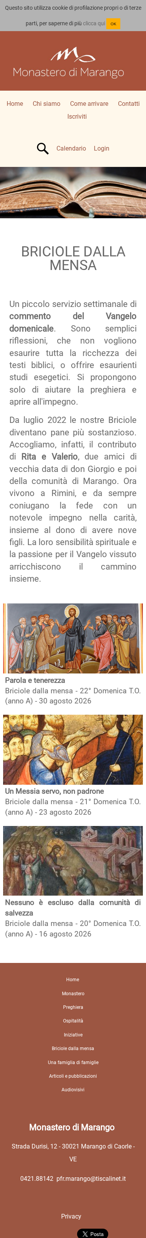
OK (113, 24)
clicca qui (94, 23)
